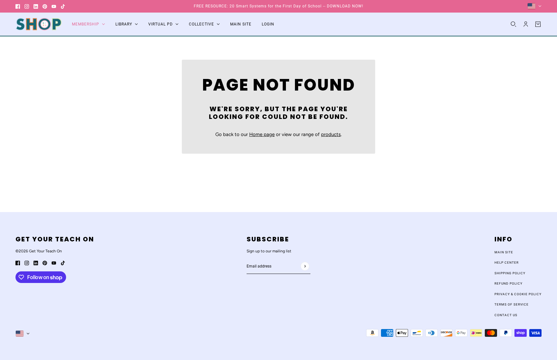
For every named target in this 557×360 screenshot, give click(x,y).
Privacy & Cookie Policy (518, 294)
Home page (262, 134)
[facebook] (18, 6)
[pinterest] (45, 6)
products (331, 134)
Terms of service (511, 304)
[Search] (513, 24)
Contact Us (505, 315)
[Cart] (538, 24)
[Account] (525, 24)
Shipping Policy (509, 273)
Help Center (506, 262)
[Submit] (304, 266)
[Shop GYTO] (38, 24)
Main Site (503, 252)
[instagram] (27, 6)
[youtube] (54, 6)
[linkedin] (36, 6)
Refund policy (508, 283)
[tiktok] (63, 6)
